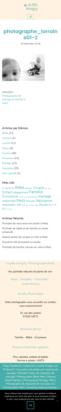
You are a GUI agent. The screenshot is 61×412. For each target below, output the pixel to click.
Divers (5, 148)
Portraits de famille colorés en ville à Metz (26, 247)
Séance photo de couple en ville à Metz (25, 237)
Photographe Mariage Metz (39, 380)
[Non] (57, 400)
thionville (8, 209)
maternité (9, 201)
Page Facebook (12, 365)
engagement (20, 192)
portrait (24, 205)
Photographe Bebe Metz (31, 376)
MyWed (22, 373)
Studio (43, 204)
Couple (6, 143)
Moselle (30, 201)
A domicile (8, 188)
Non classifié (9, 173)
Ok (30, 405)
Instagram (28, 365)
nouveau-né (11, 204)
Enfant (7, 192)
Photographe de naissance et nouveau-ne (30, 383)
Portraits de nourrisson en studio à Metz (25, 223)
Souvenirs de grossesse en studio (21, 242)
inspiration (22, 197)
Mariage (6, 163)
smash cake (33, 205)
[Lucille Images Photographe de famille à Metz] (30, 7)
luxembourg (32, 196)
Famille (6, 153)
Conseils (7, 138)
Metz (20, 200)
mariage (44, 196)
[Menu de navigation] (30, 16)
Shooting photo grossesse (41, 387)
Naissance (7, 168)
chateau (28, 188)
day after (48, 188)
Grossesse (8, 158)
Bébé (5, 133)
